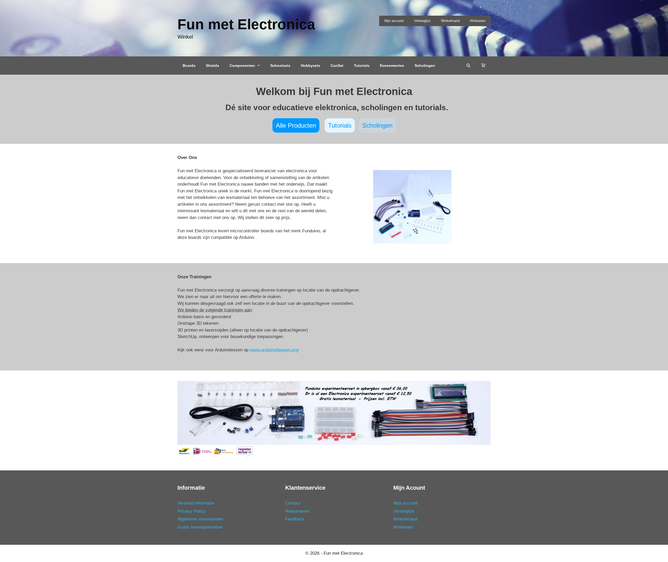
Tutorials (361, 65)
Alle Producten (296, 125)
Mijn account (394, 21)
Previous (168, 411)
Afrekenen (477, 21)
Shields (212, 65)
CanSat (337, 65)
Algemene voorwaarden (200, 519)
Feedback (294, 519)
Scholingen (425, 65)
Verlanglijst (422, 21)
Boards (189, 65)
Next (500, 411)
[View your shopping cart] (483, 65)
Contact (292, 503)
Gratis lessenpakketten (200, 527)
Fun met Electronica (246, 24)
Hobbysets (310, 65)
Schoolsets (280, 65)
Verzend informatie (195, 503)
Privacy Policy (191, 511)
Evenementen (392, 65)
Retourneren (297, 511)
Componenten (242, 65)
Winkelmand (450, 21)
